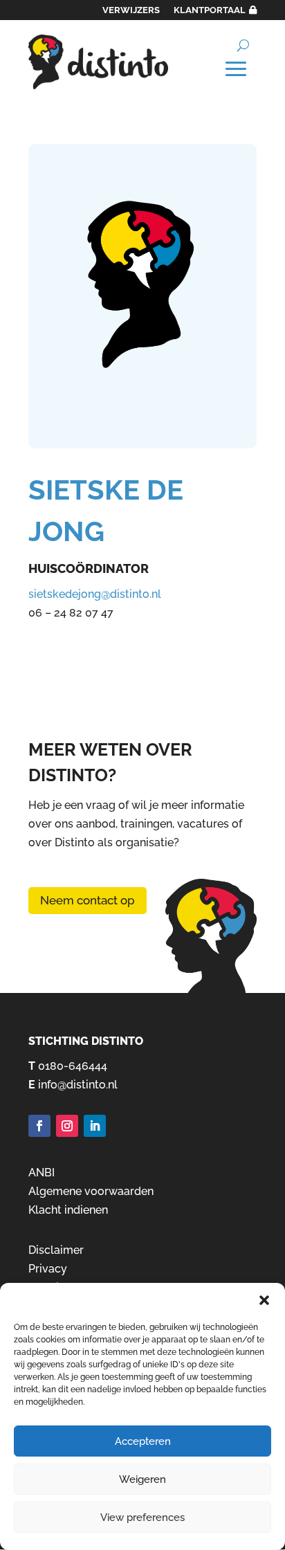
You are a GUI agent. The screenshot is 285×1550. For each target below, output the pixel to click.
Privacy (47, 1268)
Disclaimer (56, 1250)
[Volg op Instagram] (67, 1126)
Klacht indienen (68, 1209)
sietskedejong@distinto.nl (94, 594)
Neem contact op (87, 900)
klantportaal (210, 10)
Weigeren (142, 1479)
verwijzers (131, 10)
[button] (264, 1300)
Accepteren (143, 1441)
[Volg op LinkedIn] (95, 1126)
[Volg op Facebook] (39, 1126)
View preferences (142, 1517)
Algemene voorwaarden (91, 1191)
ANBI (41, 1172)
